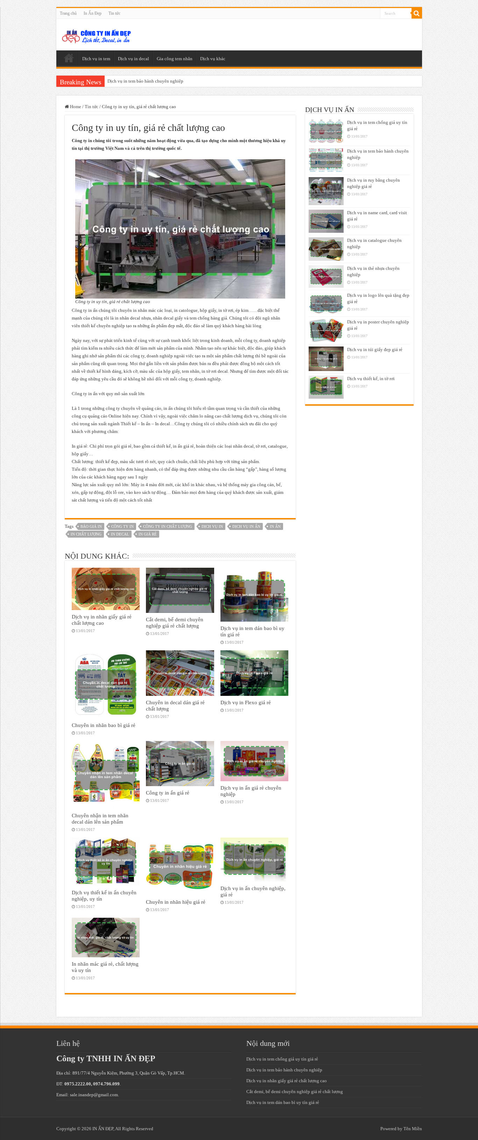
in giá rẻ (148, 534)
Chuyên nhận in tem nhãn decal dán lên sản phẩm (100, 818)
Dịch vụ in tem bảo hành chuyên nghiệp (145, 81)
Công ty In (122, 526)
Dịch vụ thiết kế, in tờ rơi (371, 378)
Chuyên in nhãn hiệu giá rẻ (175, 902)
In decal (120, 534)
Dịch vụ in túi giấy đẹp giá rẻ (374, 349)
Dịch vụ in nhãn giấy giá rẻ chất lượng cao (102, 620)
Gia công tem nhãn (174, 58)
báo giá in (91, 526)
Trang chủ (68, 13)
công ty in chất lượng (167, 526)
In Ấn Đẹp (92, 13)
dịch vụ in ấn (246, 526)
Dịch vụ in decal (133, 58)
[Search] (417, 13)
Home (75, 106)
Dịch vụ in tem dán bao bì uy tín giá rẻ (282, 1102)
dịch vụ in (212, 526)
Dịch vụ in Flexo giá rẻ (245, 702)
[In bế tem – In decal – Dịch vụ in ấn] (97, 34)
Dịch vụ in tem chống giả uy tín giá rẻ (282, 1059)
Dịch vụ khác (212, 58)
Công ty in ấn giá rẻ (167, 793)
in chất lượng (86, 534)
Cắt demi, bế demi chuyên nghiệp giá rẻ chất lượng (174, 622)
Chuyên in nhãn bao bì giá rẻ (103, 725)
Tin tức (114, 13)
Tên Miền (412, 1128)
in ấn (275, 526)
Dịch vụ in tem (96, 58)
